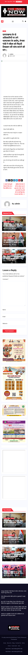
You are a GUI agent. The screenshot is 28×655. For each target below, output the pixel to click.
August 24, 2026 (9, 525)
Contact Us (18, 643)
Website (5, 323)
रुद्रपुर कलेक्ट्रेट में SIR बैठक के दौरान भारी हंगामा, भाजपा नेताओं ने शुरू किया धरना (13, 226)
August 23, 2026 (9, 575)
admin (11, 54)
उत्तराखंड (4, 31)
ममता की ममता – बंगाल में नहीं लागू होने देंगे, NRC (14, 648)
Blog (13, 643)
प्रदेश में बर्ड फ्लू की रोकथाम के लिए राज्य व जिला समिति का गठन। (7, 186)
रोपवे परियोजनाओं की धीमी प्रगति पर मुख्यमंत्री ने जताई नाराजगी (14, 241)
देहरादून (9, 221)
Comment (6, 279)
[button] (23, 21)
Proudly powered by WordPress (9, 637)
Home (4, 643)
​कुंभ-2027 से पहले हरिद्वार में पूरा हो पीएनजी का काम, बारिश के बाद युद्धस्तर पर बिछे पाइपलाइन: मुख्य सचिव (14, 259)
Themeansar (14, 639)
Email (4, 316)
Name (4, 309)
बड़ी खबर (12, 221)
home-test (14, 645)
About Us (9, 643)
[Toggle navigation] (12, 21)
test (19, 645)
